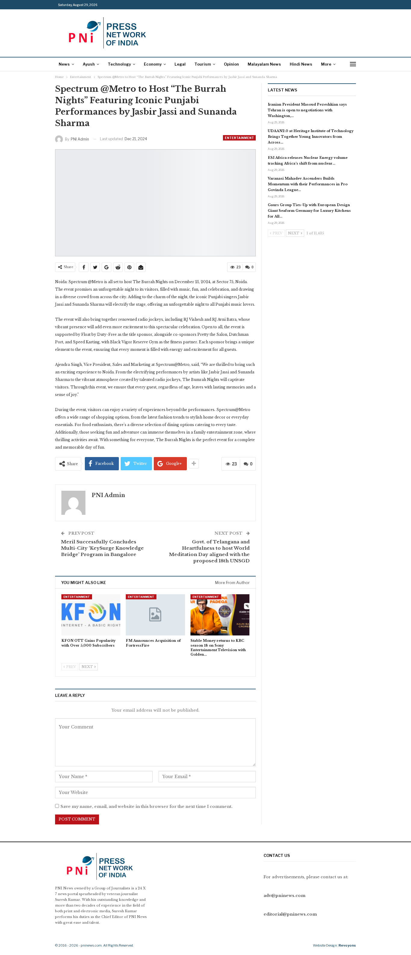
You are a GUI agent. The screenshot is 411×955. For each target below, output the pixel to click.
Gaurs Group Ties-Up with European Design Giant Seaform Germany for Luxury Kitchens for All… (309, 210)
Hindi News (301, 64)
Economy (153, 64)
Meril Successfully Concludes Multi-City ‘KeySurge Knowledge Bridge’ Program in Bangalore (102, 548)
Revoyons (347, 945)
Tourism (202, 64)
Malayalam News (264, 64)
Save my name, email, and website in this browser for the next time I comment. (146, 806)
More (326, 64)
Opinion (231, 64)
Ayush (89, 64)
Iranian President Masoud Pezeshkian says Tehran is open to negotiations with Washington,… (307, 110)
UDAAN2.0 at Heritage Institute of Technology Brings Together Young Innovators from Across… (311, 136)
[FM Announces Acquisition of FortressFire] (155, 614)
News (64, 64)
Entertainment (239, 138)
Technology (119, 64)
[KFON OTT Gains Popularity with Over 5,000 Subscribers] (90, 614)
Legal (180, 64)
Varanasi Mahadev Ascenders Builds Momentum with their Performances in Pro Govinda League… (308, 184)
